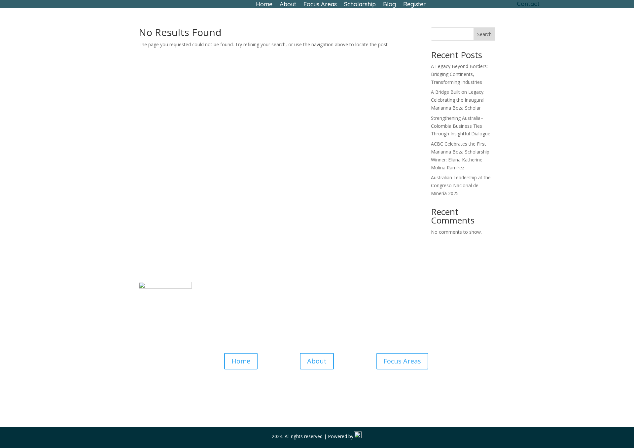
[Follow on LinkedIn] (330, 392)
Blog (389, 5)
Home (264, 5)
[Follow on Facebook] (304, 392)
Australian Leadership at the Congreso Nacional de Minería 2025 (461, 185)
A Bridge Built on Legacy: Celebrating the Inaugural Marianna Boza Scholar (457, 100)
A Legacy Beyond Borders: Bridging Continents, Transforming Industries (459, 74)
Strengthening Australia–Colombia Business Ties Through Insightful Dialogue (460, 126)
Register (414, 5)
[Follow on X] (317, 392)
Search (484, 34)
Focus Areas (320, 5)
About (288, 5)
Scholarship (360, 5)
